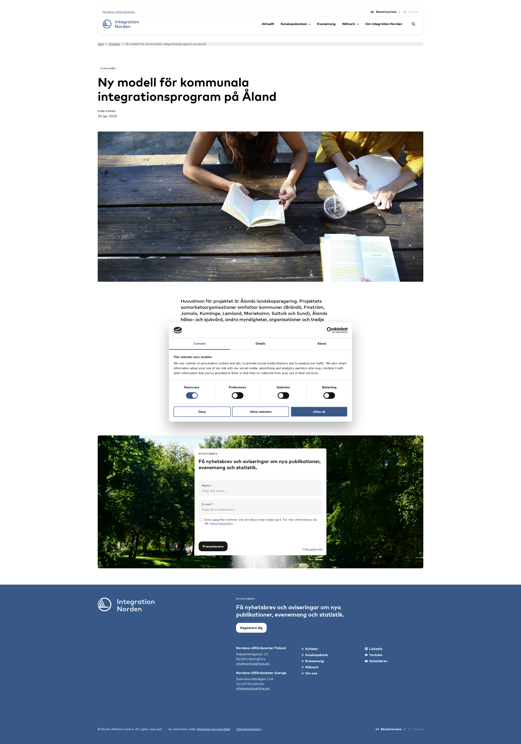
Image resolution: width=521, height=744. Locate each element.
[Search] (413, 24)
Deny (202, 411)
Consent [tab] (200, 343)
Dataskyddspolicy (249, 729)
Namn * (207, 485)
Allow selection (260, 411)
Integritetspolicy (221, 523)
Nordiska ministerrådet (213, 729)
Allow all (319, 411)
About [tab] (321, 343)
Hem (101, 44)
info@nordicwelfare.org (253, 663)
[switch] (237, 395)
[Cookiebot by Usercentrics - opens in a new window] (330, 330)
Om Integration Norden (383, 24)
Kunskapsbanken (294, 24)
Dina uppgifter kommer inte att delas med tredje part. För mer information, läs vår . (260, 521)
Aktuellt (268, 24)
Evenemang (326, 24)
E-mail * (207, 504)
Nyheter (114, 44)
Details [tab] (260, 343)
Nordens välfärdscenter (119, 11)
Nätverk (348, 24)
